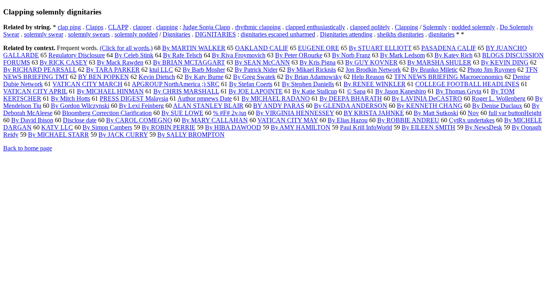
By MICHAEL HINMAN (110, 91)
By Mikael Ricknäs (311, 69)
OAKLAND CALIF (261, 48)
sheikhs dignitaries (400, 34)
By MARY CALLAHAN (215, 120)
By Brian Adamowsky (313, 76)
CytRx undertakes (472, 120)
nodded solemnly (473, 27)
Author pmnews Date (204, 98)
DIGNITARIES (215, 34)
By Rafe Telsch (182, 55)
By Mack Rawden (120, 62)
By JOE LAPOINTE (256, 91)
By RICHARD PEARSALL (39, 69)
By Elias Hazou (348, 120)
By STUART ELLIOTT (380, 48)
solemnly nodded (136, 34)
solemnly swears (89, 34)
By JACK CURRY (123, 134)
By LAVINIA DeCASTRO (427, 98)
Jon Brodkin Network (373, 69)
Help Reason (368, 76)
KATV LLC (57, 127)
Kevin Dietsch (157, 76)
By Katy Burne (204, 76)
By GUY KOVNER (371, 62)
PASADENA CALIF (448, 48)
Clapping (406, 27)
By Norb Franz (351, 55)
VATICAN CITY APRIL (35, 91)
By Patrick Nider (256, 69)
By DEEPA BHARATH (351, 98)
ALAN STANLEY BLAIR (208, 105)
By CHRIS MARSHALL (186, 91)
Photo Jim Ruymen (491, 69)
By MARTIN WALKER (193, 48)
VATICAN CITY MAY (287, 120)
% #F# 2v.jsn (229, 112)
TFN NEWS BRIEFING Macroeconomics (448, 76)
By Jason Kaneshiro (400, 91)
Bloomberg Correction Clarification (107, 112)
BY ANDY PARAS (278, 105)
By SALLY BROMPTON (191, 134)
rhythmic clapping (258, 27)
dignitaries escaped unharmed (278, 34)
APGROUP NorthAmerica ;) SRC (175, 84)
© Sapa (356, 91)
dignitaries (441, 34)
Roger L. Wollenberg (498, 98)
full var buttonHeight (515, 112)
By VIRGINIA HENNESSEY (295, 112)
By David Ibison (32, 120)
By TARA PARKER (113, 69)
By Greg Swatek (254, 76)
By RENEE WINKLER (375, 84)
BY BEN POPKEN (103, 76)
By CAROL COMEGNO (139, 120)
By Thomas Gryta (458, 91)
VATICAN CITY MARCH (87, 84)
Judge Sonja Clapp (206, 27)
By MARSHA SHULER (439, 62)
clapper (142, 27)
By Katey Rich (453, 55)
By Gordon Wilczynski (80, 105)
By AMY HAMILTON (300, 127)
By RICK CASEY (63, 62)
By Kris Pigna (318, 62)
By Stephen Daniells (308, 84)
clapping (167, 27)
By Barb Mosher (204, 69)
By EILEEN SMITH (428, 127)
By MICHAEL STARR (58, 134)
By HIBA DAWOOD (233, 127)
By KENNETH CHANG (430, 105)
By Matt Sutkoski (436, 112)
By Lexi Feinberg (141, 105)
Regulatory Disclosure (76, 55)
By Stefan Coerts (250, 84)
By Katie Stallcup (314, 91)
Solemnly (435, 27)
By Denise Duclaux (497, 105)
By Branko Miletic (434, 69)
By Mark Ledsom (402, 55)
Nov (473, 112)
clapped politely (370, 27)
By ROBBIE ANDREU (408, 120)
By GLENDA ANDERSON (350, 105)
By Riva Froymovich (238, 55)
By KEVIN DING (505, 62)
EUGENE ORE (318, 48)
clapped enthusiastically (315, 27)
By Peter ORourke (298, 55)
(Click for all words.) (126, 48)
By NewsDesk (483, 127)
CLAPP (118, 27)
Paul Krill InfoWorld (366, 127)
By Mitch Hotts (70, 98)
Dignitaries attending (346, 34)
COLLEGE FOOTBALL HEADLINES (467, 84)
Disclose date (80, 120)
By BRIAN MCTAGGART (189, 62)
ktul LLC (161, 69)
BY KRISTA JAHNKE (374, 112)
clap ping (69, 27)
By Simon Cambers (107, 127)
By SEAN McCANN (262, 62)
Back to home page (27, 148)
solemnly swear (43, 34)
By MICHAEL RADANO (275, 98)
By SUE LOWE (182, 112)
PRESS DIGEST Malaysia (134, 98)
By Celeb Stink (134, 55)
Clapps (94, 27)
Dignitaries (176, 34)
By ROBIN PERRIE (168, 127)
